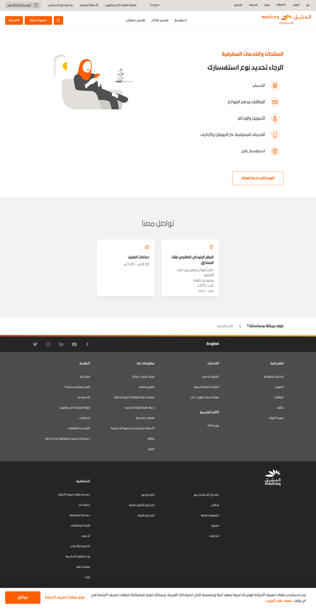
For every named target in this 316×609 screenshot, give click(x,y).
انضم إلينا (85, 377)
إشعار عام (84, 505)
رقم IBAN (213, 426)
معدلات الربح (83, 567)
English (155, 5)
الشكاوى (84, 418)
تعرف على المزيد (279, 600)
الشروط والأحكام (80, 546)
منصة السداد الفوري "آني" (204, 397)
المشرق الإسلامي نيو (206, 495)
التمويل (279, 387)
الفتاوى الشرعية (145, 418)
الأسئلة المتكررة (89, 5)
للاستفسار (83, 397)
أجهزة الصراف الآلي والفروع (75, 408)
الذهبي (296, 5)
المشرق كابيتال (146, 515)
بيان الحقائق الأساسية (78, 556)
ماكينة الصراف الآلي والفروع (121, 5)
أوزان (87, 577)
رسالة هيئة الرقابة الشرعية (140, 408)
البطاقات (279, 397)
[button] (64, 597)
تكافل (280, 408)
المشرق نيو (148, 495)
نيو (307, 5)
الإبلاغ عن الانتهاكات (79, 428)
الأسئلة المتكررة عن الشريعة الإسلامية (133, 428)
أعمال (267, 5)
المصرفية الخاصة (210, 515)
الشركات (253, 5)
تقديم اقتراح (159, 20)
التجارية (215, 526)
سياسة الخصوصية (79, 515)
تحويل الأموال (276, 418)
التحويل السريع (210, 377)
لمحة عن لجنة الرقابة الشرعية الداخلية (134, 397)
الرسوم (85, 536)
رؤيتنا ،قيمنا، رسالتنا (143, 377)
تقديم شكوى (135, 20)
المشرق (238, 5)
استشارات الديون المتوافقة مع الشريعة (67, 439)
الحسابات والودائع (274, 377)
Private (281, 5)
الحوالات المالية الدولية (206, 387)
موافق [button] (22, 597)
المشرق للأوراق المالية (142, 505)
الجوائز (151, 449)
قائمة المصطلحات (80, 525)
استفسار (180, 20)
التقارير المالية (147, 387)
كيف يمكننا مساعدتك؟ (77, 387)
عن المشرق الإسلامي (60, 5)
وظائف (151, 439)
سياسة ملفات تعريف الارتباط (74, 494)
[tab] (180, 20)
